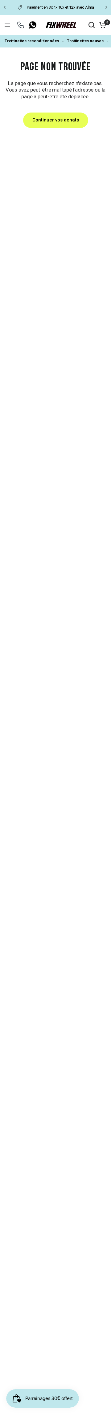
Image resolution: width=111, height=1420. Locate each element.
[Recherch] (91, 25)
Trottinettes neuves (85, 41)
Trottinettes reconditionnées (32, 41)
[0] (101, 25)
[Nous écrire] (20, 25)
